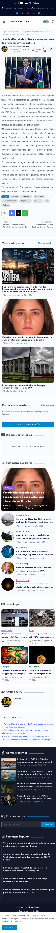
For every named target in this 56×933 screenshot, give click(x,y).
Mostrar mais (44, 243)
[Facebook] (12, 213)
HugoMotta (25, 201)
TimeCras (18, 698)
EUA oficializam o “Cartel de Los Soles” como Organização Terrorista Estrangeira (34, 537)
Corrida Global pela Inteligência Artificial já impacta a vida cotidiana (34, 553)
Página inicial (6, 32)
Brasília (15, 196)
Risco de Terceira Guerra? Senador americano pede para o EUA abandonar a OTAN (33, 569)
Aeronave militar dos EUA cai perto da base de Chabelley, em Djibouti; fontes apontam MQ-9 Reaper (34, 521)
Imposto (37, 201)
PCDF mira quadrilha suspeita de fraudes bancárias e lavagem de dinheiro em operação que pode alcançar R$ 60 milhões (27, 289)
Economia (39, 196)
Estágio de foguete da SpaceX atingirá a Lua (40, 672)
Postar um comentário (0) (28, 424)
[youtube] (28, 13)
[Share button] (31, 213)
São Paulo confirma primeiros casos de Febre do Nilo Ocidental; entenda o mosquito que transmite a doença (35, 785)
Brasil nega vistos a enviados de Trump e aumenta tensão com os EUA (24, 386)
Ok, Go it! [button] (9, 928)
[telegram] (39, 13)
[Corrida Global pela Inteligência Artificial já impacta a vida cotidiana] (7, 551)
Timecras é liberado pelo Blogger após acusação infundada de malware (13, 672)
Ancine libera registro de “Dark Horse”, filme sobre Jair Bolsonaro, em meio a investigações (34, 797)
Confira (16, 921)
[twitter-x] (23, 13)
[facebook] (17, 13)
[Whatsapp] (25, 213)
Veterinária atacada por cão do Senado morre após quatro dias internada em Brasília (27, 339)
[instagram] (33, 13)
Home (20, 907)
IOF (47, 201)
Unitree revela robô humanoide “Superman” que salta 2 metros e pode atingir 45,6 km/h (13, 636)
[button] (46, 21)
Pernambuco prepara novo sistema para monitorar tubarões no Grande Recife (35, 773)
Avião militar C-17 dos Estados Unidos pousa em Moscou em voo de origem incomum (35, 761)
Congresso (26, 196)
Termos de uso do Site (29, 911)
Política (17, 32)
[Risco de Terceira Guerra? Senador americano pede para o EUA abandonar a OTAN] (7, 568)
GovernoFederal (10, 201)
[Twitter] (18, 213)
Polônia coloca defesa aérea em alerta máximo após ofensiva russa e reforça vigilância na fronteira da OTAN (34, 586)
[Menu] (4, 22)
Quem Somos (34, 907)
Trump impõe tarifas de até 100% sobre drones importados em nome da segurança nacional (41, 636)
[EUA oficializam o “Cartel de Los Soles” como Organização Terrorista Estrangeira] (7, 535)
